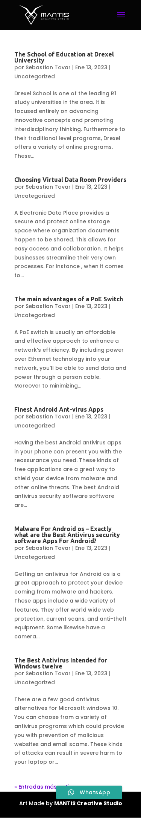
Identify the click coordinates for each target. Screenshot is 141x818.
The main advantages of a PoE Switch (68, 299)
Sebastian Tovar (48, 67)
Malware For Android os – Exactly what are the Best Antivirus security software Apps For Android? (67, 534)
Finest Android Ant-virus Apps (58, 409)
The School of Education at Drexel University (64, 57)
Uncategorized (34, 76)
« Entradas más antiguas (48, 787)
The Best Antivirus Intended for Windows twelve (60, 663)
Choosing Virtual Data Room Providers (70, 179)
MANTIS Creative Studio (88, 803)
